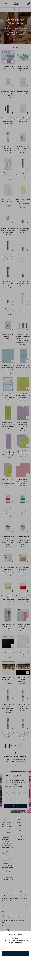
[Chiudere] (28, 933)
